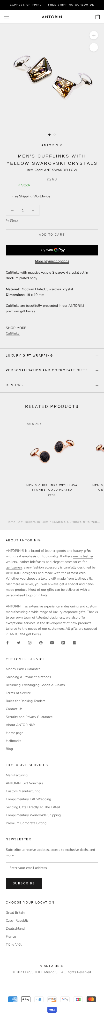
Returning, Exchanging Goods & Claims (35, 685)
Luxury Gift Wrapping (29, 355)
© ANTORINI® (51, 965)
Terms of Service (18, 693)
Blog (9, 749)
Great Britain (15, 912)
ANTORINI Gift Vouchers (24, 783)
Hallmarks (13, 741)
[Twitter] (18, 642)
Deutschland (15, 928)
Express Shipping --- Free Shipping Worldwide (52, 4)
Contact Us (14, 709)
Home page (14, 733)
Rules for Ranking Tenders (25, 701)
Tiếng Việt (14, 944)
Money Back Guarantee (23, 669)
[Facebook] (7, 642)
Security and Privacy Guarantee (29, 717)
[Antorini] (52, 17)
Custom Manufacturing (23, 791)
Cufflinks (13, 333)
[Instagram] (29, 642)
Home (11, 522)
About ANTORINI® (20, 725)
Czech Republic (17, 920)
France (11, 936)
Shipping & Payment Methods (28, 677)
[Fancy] (74, 642)
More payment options (52, 261)
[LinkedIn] (63, 642)
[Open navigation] (6, 17)
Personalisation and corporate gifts (47, 370)
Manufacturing (17, 775)
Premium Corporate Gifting (26, 823)
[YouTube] (52, 642)
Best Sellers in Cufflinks (36, 522)
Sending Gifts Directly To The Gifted (33, 807)
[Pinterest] (41, 642)
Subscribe (24, 883)
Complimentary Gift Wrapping (28, 799)
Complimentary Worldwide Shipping (33, 815)
